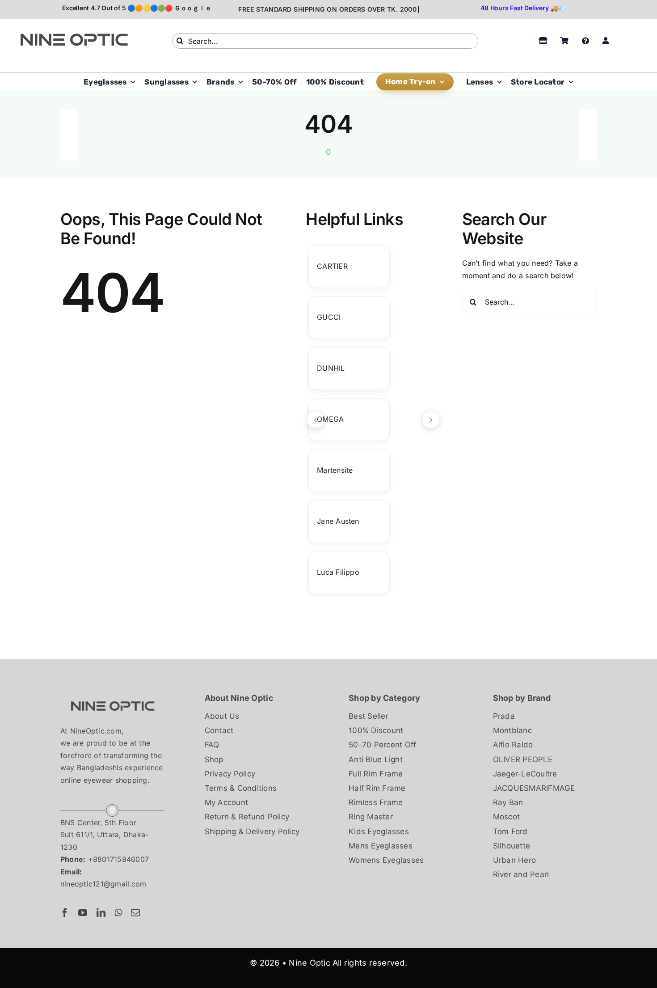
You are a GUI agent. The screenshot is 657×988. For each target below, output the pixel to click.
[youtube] (82, 912)
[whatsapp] (118, 912)
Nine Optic (309, 962)
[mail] (135, 912)
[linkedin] (101, 912)
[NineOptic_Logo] (112, 695)
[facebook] (64, 912)
